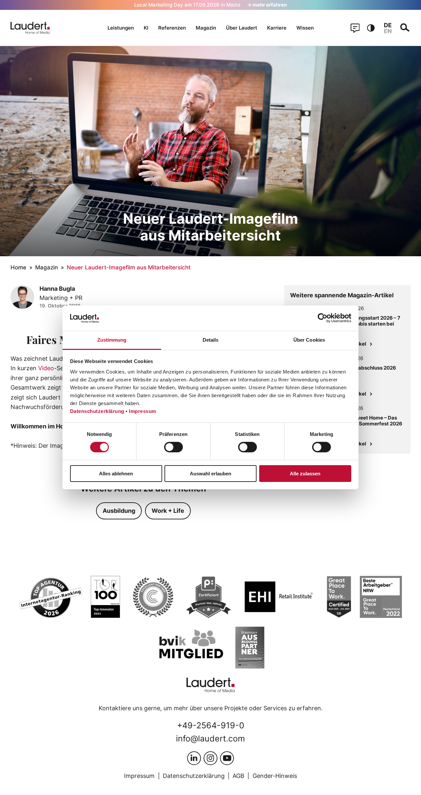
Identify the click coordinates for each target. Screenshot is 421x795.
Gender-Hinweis (275, 775)
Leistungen (121, 28)
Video (46, 368)
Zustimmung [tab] (112, 340)
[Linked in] (194, 758)
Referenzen (172, 28)
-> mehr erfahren (267, 5)
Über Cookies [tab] (309, 340)
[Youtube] (227, 758)
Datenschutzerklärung (97, 411)
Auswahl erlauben (210, 473)
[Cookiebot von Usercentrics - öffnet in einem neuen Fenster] (322, 318)
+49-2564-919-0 (210, 725)
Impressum (142, 411)
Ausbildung (119, 510)
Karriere (276, 28)
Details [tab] (211, 340)
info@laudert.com (210, 738)
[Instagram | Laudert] (210, 758)
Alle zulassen (305, 473)
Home (18, 267)
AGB (238, 775)
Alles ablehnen (116, 473)
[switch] (173, 447)
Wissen (305, 28)
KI (146, 28)
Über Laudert (241, 28)
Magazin (206, 28)
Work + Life (168, 510)
